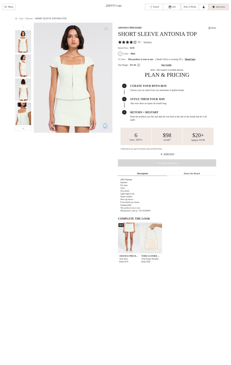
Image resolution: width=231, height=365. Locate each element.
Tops (21, 18)
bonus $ (194, 140)
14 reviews (147, 42)
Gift (174, 7)
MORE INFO (169, 154)
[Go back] (16, 18)
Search (156, 7)
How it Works (190, 7)
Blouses (29, 18)
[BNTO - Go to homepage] (115, 6)
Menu (10, 7)
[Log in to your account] (203, 7)
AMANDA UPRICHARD (130, 28)
